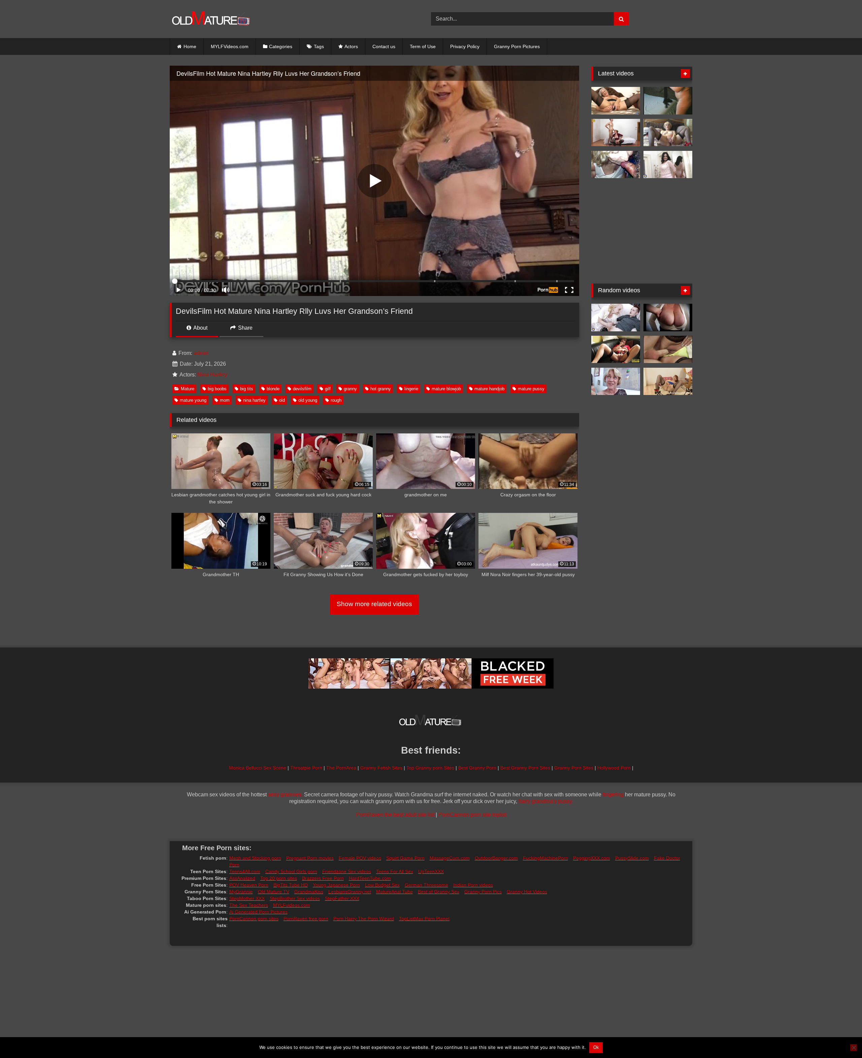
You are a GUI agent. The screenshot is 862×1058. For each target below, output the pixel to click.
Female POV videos (360, 858)
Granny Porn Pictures (517, 46)
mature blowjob (446, 388)
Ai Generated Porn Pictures (258, 912)
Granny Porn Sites (573, 767)
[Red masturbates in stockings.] (667, 381)
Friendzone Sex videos (346, 871)
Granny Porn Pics (483, 891)
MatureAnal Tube (394, 891)
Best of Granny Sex (438, 891)
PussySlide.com (632, 858)
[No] (853, 1047)
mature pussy (531, 388)
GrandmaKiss (308, 891)
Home (190, 46)
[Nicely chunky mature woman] (667, 100)
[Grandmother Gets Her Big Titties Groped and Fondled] (667, 317)
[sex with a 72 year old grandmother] (615, 164)
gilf (328, 388)
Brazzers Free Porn (323, 878)
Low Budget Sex (382, 885)
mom (225, 400)
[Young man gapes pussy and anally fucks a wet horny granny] (615, 132)
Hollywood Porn (614, 767)
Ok (596, 1047)
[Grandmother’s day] (615, 317)
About (199, 328)
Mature (187, 388)
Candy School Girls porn (291, 871)
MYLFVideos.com (229, 46)
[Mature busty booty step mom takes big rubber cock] (667, 164)
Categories (280, 46)
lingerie (411, 388)
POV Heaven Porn (248, 885)
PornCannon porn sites (253, 918)
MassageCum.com (450, 858)
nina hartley (254, 400)
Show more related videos (374, 603)
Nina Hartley (212, 374)
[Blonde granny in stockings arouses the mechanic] (667, 349)
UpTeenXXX (431, 871)
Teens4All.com (244, 871)
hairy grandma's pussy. (546, 801)
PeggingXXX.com (591, 858)
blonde (273, 388)
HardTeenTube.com (370, 878)
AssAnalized (242, 878)
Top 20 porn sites (278, 878)
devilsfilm (302, 388)
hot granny (380, 388)
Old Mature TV (273, 891)
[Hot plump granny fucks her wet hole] (615, 100)
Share (245, 328)
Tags (319, 46)
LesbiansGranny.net (349, 891)
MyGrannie (241, 891)
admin (201, 353)
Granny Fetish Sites (381, 767)
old (282, 400)
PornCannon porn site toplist (472, 815)
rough (336, 400)
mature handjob (489, 388)
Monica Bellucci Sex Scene (257, 767)
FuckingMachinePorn (545, 858)
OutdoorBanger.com (496, 858)
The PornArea (341, 767)
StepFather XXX (342, 898)
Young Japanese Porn (336, 885)
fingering (613, 794)
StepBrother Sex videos (295, 898)
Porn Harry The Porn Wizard (363, 918)
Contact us (383, 46)
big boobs (217, 388)
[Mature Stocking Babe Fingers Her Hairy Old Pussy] (667, 132)
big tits (246, 388)
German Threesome (426, 885)
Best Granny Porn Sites (525, 767)
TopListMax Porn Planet (424, 918)
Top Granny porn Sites (430, 767)
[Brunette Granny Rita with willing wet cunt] (615, 381)
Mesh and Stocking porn (255, 858)
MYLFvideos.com (291, 905)
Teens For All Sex (394, 871)
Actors (351, 46)
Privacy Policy (464, 46)
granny (350, 388)
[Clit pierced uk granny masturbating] (615, 349)
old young (307, 400)
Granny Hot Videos (527, 891)
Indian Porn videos (473, 885)
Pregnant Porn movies (310, 858)
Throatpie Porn (306, 767)
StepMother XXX (247, 898)
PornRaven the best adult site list (395, 815)
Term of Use (423, 46)
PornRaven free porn (306, 918)
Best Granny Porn (477, 767)
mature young (193, 400)
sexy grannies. (285, 794)
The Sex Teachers (248, 905)
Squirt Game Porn (405, 858)
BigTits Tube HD (290, 885)
